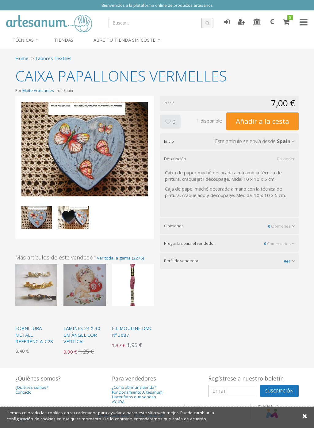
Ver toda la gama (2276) (120, 258)
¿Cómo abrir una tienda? (134, 387)
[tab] (229, 141)
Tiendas (63, 40)
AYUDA (118, 401)
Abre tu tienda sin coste (124, 40)
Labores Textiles (53, 58)
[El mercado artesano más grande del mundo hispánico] (49, 23)
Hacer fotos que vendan (134, 397)
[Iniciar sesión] (227, 22)
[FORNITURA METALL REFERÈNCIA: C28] (36, 284)
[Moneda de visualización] (272, 22)
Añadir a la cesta (262, 121)
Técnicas (23, 40)
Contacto (23, 392)
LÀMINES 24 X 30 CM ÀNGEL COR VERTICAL (81, 334)
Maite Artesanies (38, 90)
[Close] (304, 416)
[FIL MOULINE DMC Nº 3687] (133, 284)
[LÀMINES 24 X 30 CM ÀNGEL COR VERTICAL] (84, 284)
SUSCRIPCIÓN (279, 391)
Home (22, 58)
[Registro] (241, 22)
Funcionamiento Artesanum (137, 392)
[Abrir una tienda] (257, 22)
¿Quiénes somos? (31, 387)
